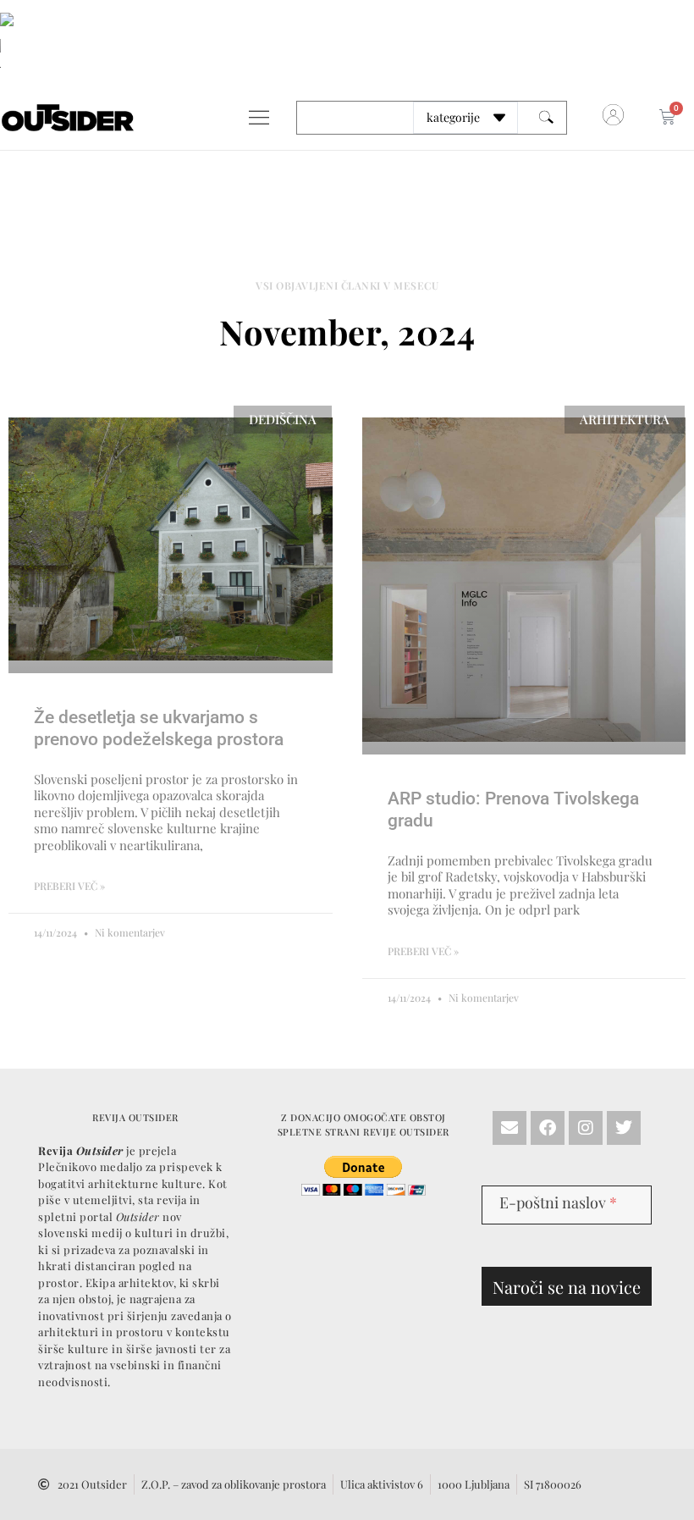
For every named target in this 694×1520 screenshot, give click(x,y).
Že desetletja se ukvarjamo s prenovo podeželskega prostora (159, 728)
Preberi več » (69, 886)
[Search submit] (546, 117)
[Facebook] (548, 1128)
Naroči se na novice (567, 1286)
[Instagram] (586, 1128)
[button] (259, 117)
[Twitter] (624, 1128)
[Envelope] (509, 1128)
